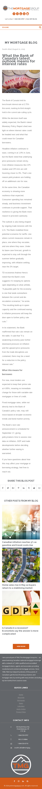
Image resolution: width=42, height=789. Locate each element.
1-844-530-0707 (19, 19)
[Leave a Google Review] (24, 13)
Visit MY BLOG (31, 19)
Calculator (21, 706)
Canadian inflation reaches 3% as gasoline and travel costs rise (19, 543)
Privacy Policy (21, 712)
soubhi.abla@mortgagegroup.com (26, 748)
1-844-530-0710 (23, 743)
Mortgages (21, 700)
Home (6, 27)
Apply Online (21, 709)
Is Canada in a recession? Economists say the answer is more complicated (20, 631)
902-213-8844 (22, 739)
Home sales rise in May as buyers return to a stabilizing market (19, 586)
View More (21, 646)
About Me (21, 697)
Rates (21, 703)
